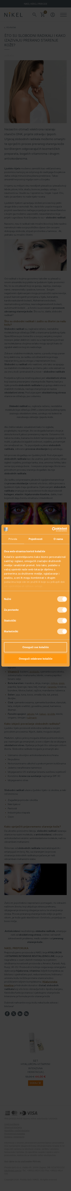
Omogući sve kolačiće (35, 647)
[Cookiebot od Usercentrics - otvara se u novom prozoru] (52, 529)
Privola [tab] (12, 538)
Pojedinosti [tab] (35, 538)
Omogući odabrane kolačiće (35, 658)
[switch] (62, 610)
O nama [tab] (58, 538)
